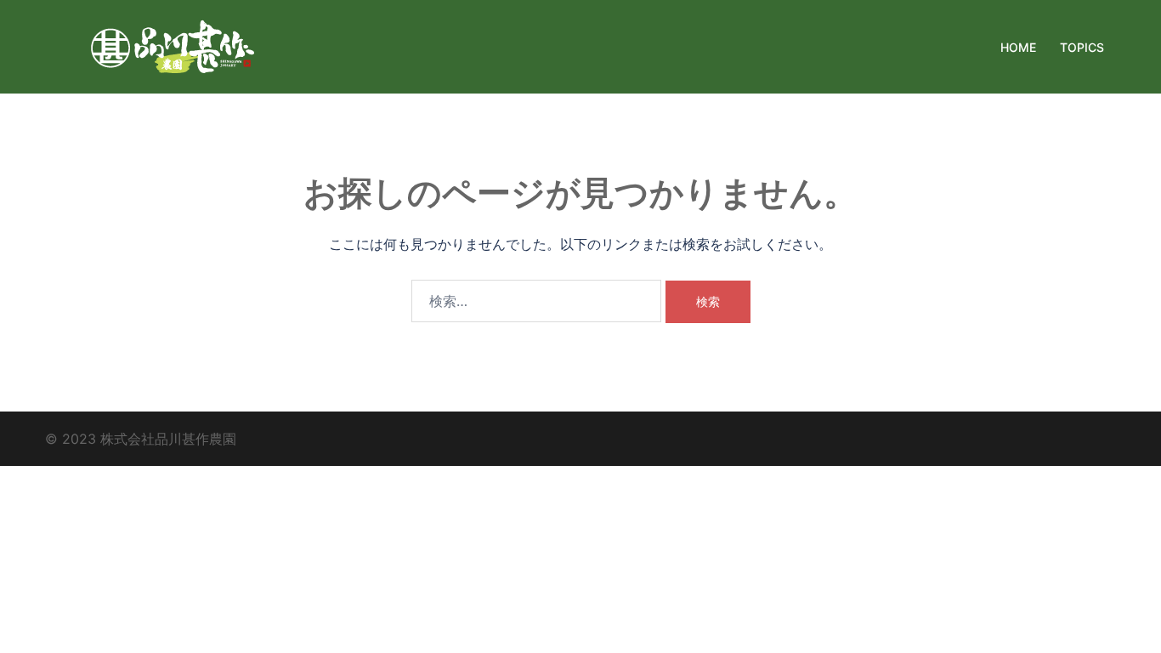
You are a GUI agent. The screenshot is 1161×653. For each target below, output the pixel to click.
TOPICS (1082, 47)
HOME (1018, 47)
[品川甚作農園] (172, 45)
